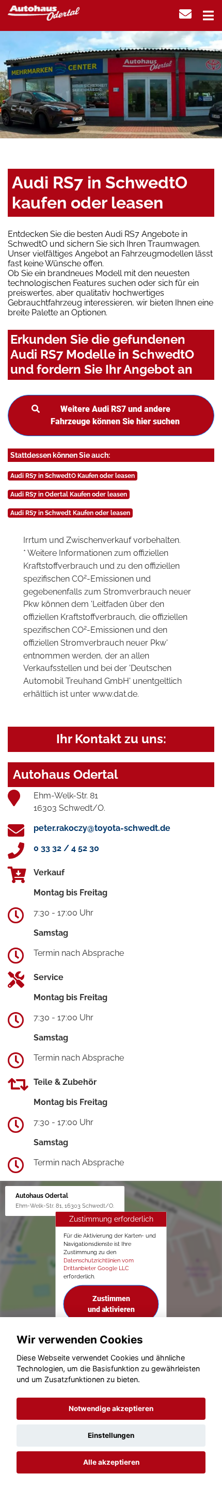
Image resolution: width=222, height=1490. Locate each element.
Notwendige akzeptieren (111, 1408)
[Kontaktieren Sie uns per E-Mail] (185, 14)
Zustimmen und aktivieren (111, 1303)
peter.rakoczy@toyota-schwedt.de (102, 828)
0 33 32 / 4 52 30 (66, 848)
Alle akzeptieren (111, 1462)
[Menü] (208, 15)
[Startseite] (44, 12)
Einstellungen (111, 1435)
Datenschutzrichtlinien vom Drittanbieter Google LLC (99, 1264)
